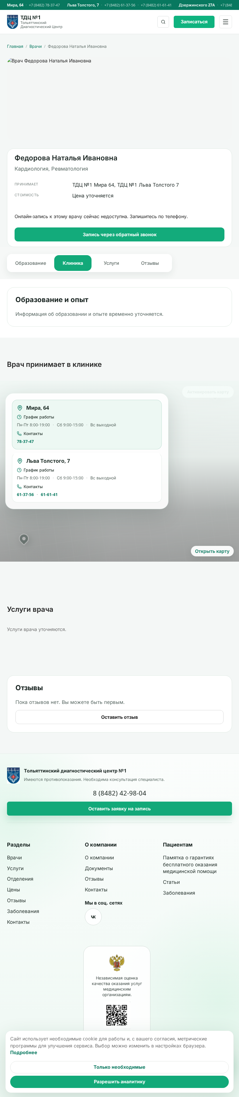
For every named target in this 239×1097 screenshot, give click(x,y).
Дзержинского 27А (197, 5)
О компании (99, 858)
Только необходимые (119, 1067)
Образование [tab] (30, 263)
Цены (13, 890)
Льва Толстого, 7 (83, 5)
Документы (99, 868)
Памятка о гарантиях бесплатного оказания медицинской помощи (190, 865)
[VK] (93, 916)
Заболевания (23, 911)
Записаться (194, 21)
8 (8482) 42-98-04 (119, 793)
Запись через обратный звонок (120, 234)
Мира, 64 (15, 5)
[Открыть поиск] (163, 22)
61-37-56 (25, 494)
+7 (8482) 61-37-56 (119, 5)
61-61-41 (49, 494)
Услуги (15, 868)
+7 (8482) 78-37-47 (44, 5)
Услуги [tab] (111, 263)
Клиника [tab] (73, 263)
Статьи (171, 882)
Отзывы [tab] (150, 263)
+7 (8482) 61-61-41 (156, 5)
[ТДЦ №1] (13, 775)
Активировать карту (208, 391)
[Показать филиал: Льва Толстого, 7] (24, 539)
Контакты (18, 922)
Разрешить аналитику (119, 1081)
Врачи (35, 46)
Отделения (20, 879)
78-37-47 (25, 441)
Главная (15, 46)
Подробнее (23, 1052)
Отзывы (16, 900)
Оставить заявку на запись (119, 809)
